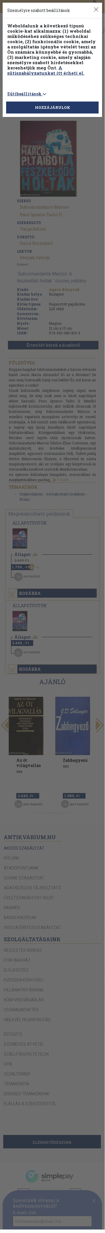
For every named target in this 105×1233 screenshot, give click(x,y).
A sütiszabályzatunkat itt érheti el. (45, 70)
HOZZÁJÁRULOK (52, 107)
